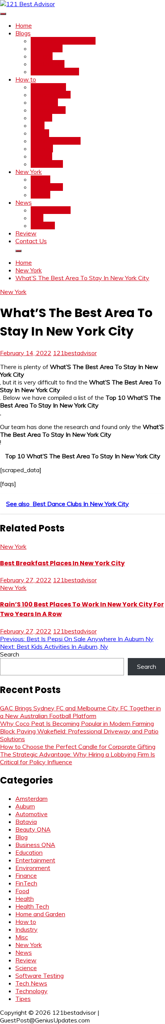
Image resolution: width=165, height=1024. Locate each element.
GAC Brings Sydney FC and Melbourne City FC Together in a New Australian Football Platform (80, 712)
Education (44, 102)
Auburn (40, 195)
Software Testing (55, 71)
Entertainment (51, 210)
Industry (42, 148)
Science (41, 156)
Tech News (47, 48)
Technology (47, 164)
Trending (43, 225)
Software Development (63, 41)
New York (28, 171)
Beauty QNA (48, 87)
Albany (40, 179)
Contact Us (31, 241)
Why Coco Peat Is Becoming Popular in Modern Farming (77, 723)
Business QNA (51, 95)
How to (25, 79)
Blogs (23, 33)
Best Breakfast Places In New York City (62, 563)
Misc (37, 218)
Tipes (23, 998)
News (23, 202)
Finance (41, 118)
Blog (21, 837)
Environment (48, 110)
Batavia (26, 821)
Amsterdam (47, 187)
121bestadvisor (75, 353)
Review (25, 233)
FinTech (42, 56)
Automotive (31, 814)
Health (40, 133)
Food (38, 125)
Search (9, 654)
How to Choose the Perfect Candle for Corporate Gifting (77, 746)
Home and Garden (56, 141)
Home (23, 25)
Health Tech (47, 64)
